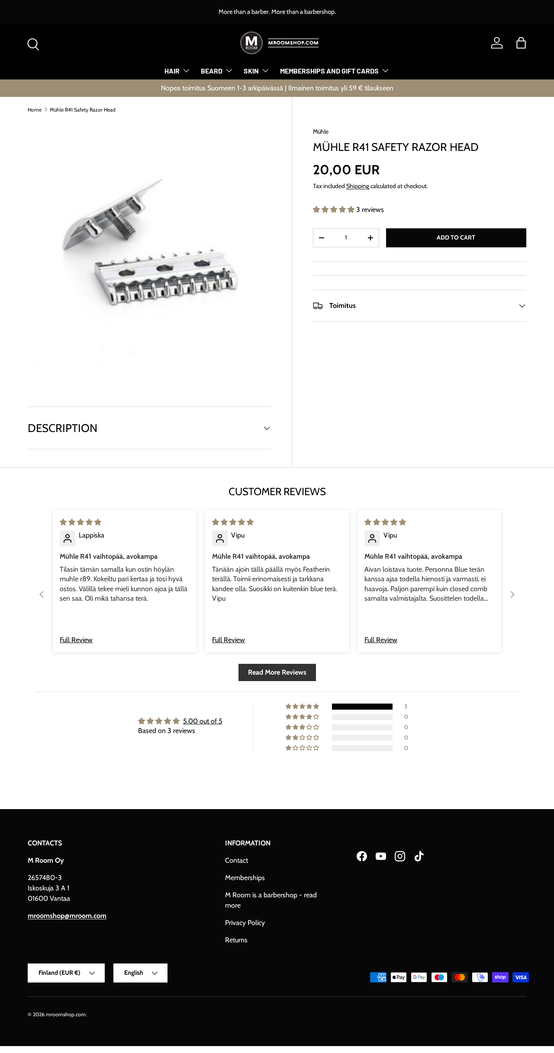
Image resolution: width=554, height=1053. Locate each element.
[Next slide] (512, 594)
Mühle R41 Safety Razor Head (83, 109)
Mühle (321, 131)
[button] (521, 42)
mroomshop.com (66, 1014)
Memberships (245, 878)
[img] (80, 522)
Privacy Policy (245, 923)
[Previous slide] (41, 594)
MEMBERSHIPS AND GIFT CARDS (329, 71)
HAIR (172, 71)
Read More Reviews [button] (277, 672)
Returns (236, 940)
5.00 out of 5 (202, 721)
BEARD (211, 71)
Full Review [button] (76, 640)
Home (35, 109)
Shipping (357, 186)
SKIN (251, 71)
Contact (236, 860)
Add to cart (456, 237)
